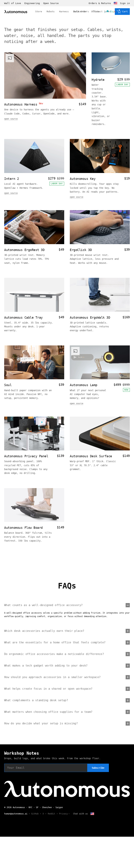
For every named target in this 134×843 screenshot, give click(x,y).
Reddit (51, 814)
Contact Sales (102, 11)
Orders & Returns (100, 3)
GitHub (35, 814)
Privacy (63, 814)
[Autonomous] (15, 11)
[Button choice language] (115, 3)
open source (11, 119)
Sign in (125, 3)
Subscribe (98, 767)
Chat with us (80, 814)
